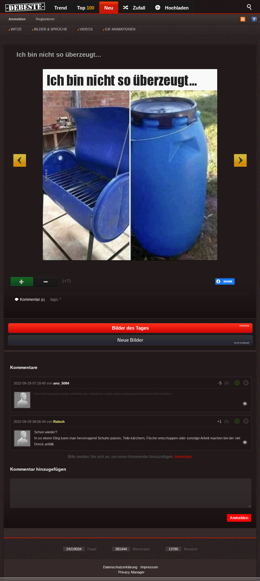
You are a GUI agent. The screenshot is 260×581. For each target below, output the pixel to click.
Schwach (46, 282)
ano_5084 (61, 383)
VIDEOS (86, 29)
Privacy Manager (131, 572)
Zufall (139, 7)
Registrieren (45, 19)
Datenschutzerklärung (120, 567)
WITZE (16, 29)
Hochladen (177, 7)
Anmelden (17, 19)
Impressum (149, 567)
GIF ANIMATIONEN (119, 29)
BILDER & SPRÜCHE (50, 29)
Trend (60, 7)
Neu (108, 7)
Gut (22, 282)
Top (85, 7)
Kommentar (32, 299)
